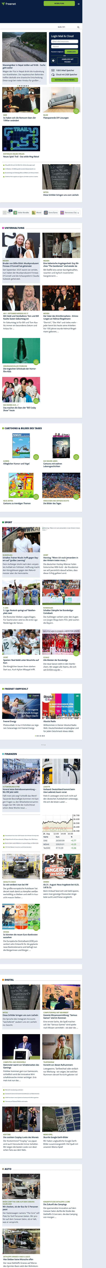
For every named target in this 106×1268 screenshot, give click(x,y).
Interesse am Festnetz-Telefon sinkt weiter (16, 1101)
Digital (9, 979)
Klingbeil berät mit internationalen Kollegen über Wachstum (21, 839)
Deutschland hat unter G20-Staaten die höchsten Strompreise (22, 835)
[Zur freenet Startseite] (8, 3)
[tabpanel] (24, 57)
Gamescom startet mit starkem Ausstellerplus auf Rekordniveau (22, 1093)
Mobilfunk (59, 3)
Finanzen (11, 753)
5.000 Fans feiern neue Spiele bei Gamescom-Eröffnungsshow (21, 1097)
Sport (8, 522)
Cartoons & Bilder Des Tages (23, 428)
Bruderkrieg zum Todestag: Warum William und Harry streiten (22, 173)
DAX (45, 840)
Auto (8, 1168)
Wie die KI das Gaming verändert (14, 1090)
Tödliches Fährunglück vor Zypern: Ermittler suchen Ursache (21, 176)
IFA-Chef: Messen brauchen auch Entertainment (18, 847)
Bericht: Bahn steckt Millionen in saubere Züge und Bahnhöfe (21, 843)
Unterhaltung (14, 227)
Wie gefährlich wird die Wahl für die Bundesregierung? (20, 165)
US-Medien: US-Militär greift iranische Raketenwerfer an (20, 169)
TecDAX (46, 848)
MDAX (46, 844)
